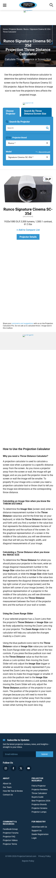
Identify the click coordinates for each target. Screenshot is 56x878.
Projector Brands (15, 29)
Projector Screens (39, 808)
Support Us (36, 830)
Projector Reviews (40, 789)
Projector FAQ (9, 836)
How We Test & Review (13, 791)
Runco (26, 29)
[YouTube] (28, 768)
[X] (21, 768)
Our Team (7, 787)
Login (34, 838)
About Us (7, 783)
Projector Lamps (39, 812)
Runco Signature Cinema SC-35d (28, 211)
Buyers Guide (37, 797)
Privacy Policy (44, 856)
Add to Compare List (29, 230)
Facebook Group (10, 829)
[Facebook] (13, 768)
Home (5, 29)
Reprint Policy (28, 861)
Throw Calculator (39, 793)
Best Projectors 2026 (41, 801)
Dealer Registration (40, 834)
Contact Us (8, 795)
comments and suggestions (22, 323)
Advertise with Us (39, 827)
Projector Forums (10, 833)
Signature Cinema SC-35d (40, 29)
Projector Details (28, 237)
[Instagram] (6, 768)
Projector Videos (10, 840)
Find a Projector (39, 786)
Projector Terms (10, 844)
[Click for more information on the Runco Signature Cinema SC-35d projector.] (28, 203)
